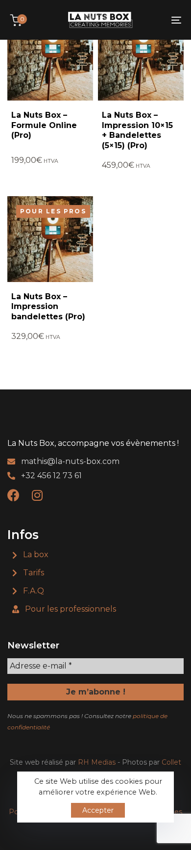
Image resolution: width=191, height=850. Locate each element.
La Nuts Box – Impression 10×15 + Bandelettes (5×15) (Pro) (137, 130)
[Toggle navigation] (152, 20)
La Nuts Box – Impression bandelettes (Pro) (48, 306)
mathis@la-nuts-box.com (70, 461)
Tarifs (33, 572)
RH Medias (97, 762)
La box (35, 554)
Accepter (98, 810)
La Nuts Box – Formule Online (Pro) (44, 125)
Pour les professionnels (70, 609)
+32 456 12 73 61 (51, 475)
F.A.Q (33, 590)
